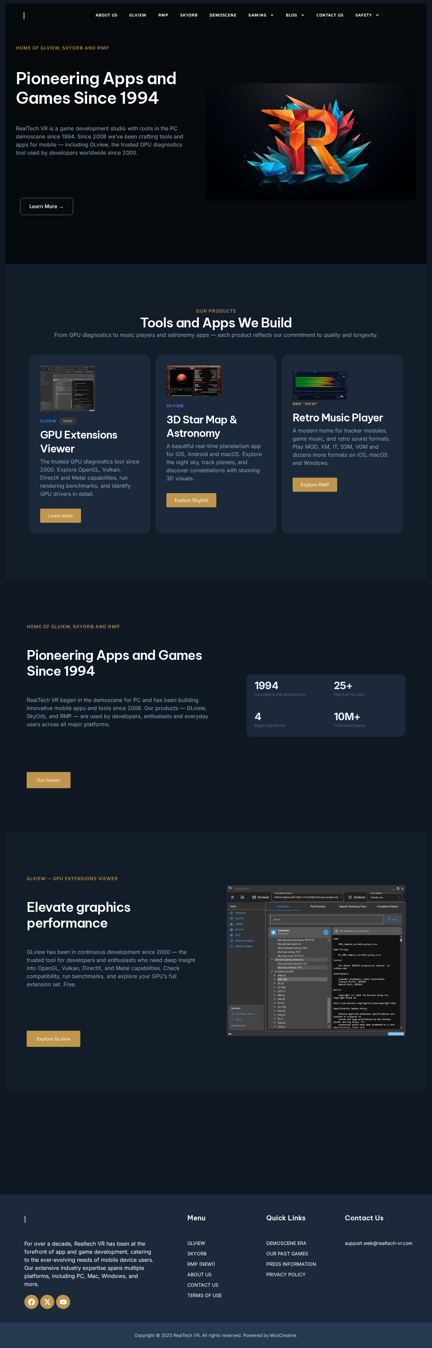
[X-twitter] (47, 1302)
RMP (163, 15)
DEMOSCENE (223, 15)
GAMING (257, 15)
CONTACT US (330, 15)
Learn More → (46, 206)
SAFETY (363, 15)
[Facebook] (31, 1302)
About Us (106, 15)
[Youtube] (63, 1302)
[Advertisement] (216, 1144)
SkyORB (189, 15)
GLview (137, 15)
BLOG (291, 15)
